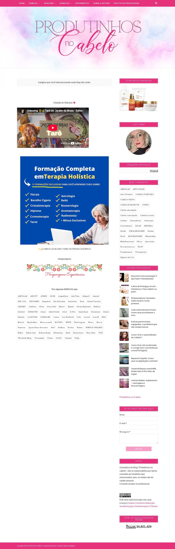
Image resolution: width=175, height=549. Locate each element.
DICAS (138, 226)
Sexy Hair (91, 333)
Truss (50, 338)
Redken (61, 328)
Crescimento (126, 226)
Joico (64, 312)
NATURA (59, 322)
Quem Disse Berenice (38, 328)
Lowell (96, 317)
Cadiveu (32, 307)
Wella (77, 338)
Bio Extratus (59, 301)
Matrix (21, 322)
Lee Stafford (68, 317)
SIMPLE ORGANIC (94, 328)
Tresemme (39, 338)
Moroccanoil (46, 322)
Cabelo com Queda (128, 215)
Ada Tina (75, 296)
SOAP (140, 247)
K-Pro (73, 312)
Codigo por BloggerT (69, 546)
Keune (106, 312)
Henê (122, 236)
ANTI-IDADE (139, 189)
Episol (71, 307)
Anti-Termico (126, 194)
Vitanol (68, 338)
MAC (104, 317)
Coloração (148, 221)
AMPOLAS (22, 296)
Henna (151, 231)
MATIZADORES (135, 236)
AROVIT (34, 296)
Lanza (56, 317)
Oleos (139, 242)
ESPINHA (148, 226)
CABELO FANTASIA (145, 194)
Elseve (62, 307)
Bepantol (46, 301)
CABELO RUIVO (127, 200)
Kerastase (95, 312)
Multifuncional (127, 242)
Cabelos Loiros (147, 215)
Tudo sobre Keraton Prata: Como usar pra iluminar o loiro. (143, 313)
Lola (79, 317)
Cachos (123, 221)
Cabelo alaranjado (128, 210)
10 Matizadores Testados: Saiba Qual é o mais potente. (143, 301)
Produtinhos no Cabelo (130, 397)
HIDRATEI (33, 312)
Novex (99, 322)
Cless (41, 307)
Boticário (72, 301)
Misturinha (150, 236)
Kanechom (83, 312)
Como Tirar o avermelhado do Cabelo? (143, 336)
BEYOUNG (34, 301)
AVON (52, 296)
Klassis (21, 317)
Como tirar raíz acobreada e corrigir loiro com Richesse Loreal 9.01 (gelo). (144, 348)
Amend (96, 296)
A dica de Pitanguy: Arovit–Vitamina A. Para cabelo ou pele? (144, 289)
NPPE (68, 322)
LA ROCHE (32, 317)
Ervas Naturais (84, 307)
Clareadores (135, 221)
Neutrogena (79, 322)
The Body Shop (25, 338)
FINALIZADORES (137, 231)
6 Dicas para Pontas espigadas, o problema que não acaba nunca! (144, 324)
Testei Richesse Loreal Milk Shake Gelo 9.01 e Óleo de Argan (143, 371)
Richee (80, 328)
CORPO (145, 205)
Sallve (20, 333)
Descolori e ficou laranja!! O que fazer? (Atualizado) (144, 277)
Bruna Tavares (94, 301)
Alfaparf (86, 296)
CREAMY (22, 307)
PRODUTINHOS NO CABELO (33, 546)
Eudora (97, 307)
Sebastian (58, 333)
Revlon (71, 328)
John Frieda (54, 312)
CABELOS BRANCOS (129, 205)
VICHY (59, 338)
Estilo (123, 231)
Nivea (91, 322)
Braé (82, 301)
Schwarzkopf (45, 333)
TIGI (101, 333)
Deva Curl (51, 307)
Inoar (43, 312)
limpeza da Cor (127, 257)
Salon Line (31, 333)
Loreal (87, 317)
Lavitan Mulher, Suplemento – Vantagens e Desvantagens (144, 383)
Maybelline (32, 322)
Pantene (21, 328)
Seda (68, 333)
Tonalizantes (126, 252)
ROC (53, 328)
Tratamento (141, 252)
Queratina (149, 242)
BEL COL (22, 301)
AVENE (44, 296)
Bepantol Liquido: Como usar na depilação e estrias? (144, 359)
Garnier (21, 312)
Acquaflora (63, 296)
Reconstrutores (127, 247)
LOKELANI (45, 317)
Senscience (78, 333)
